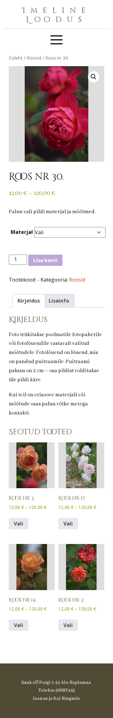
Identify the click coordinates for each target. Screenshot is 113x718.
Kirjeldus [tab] (29, 300)
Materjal (22, 232)
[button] (93, 76)
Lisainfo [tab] (59, 300)
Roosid (34, 58)
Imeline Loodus (56, 15)
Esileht (16, 58)
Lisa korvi (45, 260)
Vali (18, 523)
